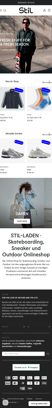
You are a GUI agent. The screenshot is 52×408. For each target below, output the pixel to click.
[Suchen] (6, 10)
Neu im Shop (12, 81)
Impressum (38, 399)
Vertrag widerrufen (39, 403)
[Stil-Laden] (26, 10)
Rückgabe (29, 399)
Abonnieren (47, 354)
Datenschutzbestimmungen (15, 399)
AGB (3, 399)
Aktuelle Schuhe (14, 133)
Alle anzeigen (47, 82)
